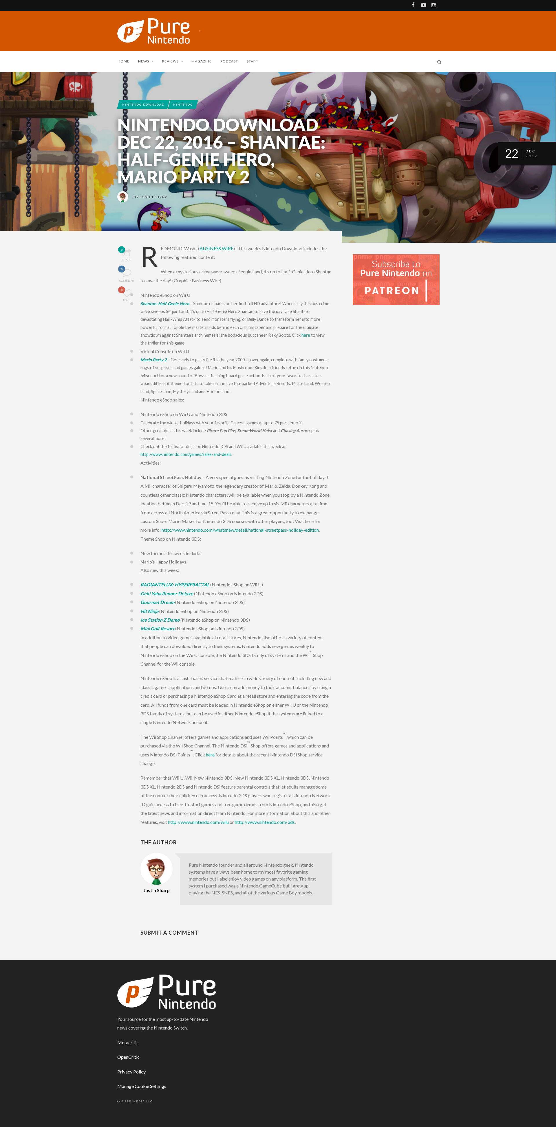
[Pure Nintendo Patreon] (396, 279)
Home (123, 61)
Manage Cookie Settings (141, 1086)
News (143, 61)
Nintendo (183, 104)
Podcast (229, 61)
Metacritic (128, 1042)
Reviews (170, 61)
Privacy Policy (131, 1071)
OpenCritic (128, 1057)
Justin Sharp (153, 196)
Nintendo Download (143, 104)
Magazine (201, 61)
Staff (252, 61)
